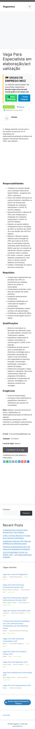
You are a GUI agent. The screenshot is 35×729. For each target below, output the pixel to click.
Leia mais (6, 715)
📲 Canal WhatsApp (11, 98)
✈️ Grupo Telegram (24, 98)
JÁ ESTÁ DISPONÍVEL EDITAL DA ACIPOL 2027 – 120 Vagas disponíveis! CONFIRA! (17, 554)
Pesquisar (6, 509)
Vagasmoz (9, 6)
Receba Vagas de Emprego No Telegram (18, 702)
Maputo (21, 107)
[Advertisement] (17, 30)
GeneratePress (17, 726)
